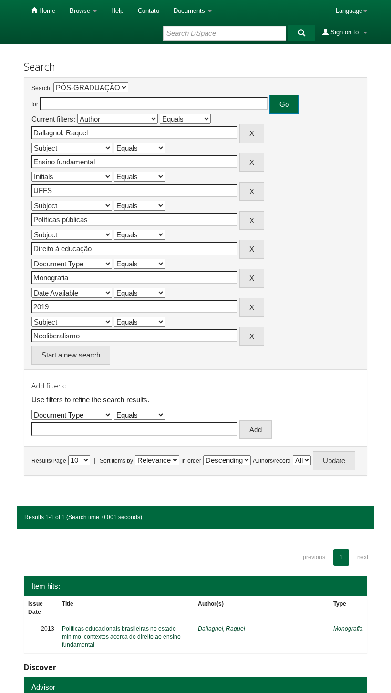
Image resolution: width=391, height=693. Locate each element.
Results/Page (48, 461)
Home (46, 10)
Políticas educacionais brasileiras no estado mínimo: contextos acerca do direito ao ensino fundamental (121, 636)
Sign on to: (345, 32)
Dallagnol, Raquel (221, 628)
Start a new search (70, 355)
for (34, 104)
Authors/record (272, 461)
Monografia (348, 628)
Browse (81, 10)
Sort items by (116, 461)
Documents (190, 10)
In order (191, 461)
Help (117, 10)
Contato (148, 10)
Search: (41, 88)
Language (349, 10)
